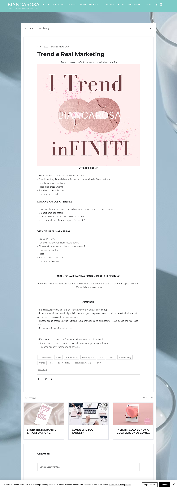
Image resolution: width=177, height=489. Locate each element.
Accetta (165, 484)
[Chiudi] (173, 484)
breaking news (88, 357)
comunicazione (45, 357)
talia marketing (64, 363)
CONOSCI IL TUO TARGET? (82, 431)
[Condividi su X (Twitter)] (45, 379)
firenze (42, 363)
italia (51, 363)
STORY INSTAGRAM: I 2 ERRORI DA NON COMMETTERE (41, 431)
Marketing (44, 28)
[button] (150, 28)
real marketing (72, 357)
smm (99, 363)
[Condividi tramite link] (59, 379)
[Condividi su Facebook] (38, 379)
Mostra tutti (148, 397)
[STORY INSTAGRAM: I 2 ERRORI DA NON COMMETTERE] (44, 414)
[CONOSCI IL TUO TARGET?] (89, 414)
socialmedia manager (83, 363)
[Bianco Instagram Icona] (161, 4)
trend (58, 357)
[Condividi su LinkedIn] (52, 379)
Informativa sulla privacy (120, 484)
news (101, 357)
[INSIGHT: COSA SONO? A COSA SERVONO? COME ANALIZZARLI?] (133, 414)
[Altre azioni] (138, 46)
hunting (111, 357)
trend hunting (125, 357)
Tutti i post (29, 28)
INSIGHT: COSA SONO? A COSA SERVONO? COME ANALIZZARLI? (133, 431)
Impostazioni (149, 484)
